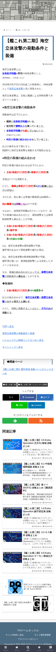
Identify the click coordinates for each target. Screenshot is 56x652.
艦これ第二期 (10, 385)
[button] (50, 460)
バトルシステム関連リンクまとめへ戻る (23, 340)
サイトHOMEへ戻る (15, 635)
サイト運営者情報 (41, 635)
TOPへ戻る (8, 326)
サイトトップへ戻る (12, 347)
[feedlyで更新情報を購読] (15, 421)
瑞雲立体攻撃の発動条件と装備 (18, 333)
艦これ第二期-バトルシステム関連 (34, 385)
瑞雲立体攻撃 (16, 88)
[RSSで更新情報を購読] (41, 421)
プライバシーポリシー (28, 639)
